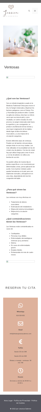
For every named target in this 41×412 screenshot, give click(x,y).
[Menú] (35, 11)
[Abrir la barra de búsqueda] (29, 11)
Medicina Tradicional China (15, 105)
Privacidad (26, 401)
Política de (18, 401)
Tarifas (20, 348)
